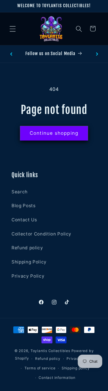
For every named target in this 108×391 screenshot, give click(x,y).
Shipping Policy (29, 262)
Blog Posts (24, 205)
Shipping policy (76, 368)
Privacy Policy (28, 276)
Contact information (57, 377)
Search (20, 191)
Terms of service (39, 368)
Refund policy (27, 247)
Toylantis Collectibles (50, 351)
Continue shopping (54, 133)
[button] (13, 28)
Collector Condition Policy (41, 234)
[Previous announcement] (11, 54)
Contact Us (24, 219)
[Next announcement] (97, 54)
